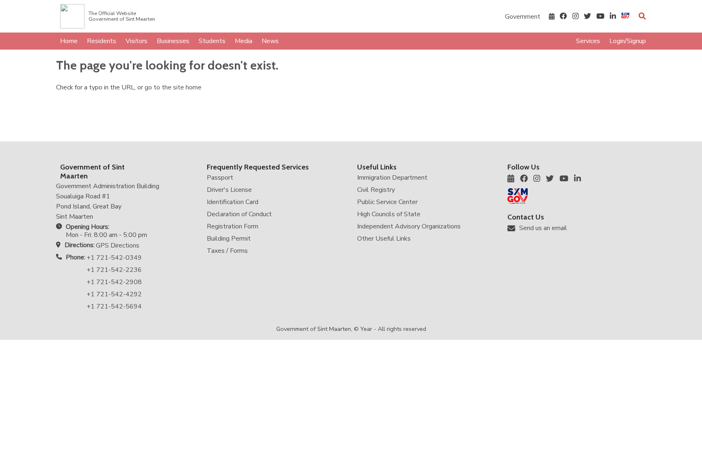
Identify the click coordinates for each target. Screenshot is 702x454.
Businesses (173, 41)
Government (522, 16)
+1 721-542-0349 (114, 257)
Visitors (136, 41)
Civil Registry (376, 189)
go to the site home (173, 87)
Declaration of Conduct (239, 214)
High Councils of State (388, 214)
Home (69, 41)
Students (212, 41)
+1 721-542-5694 (114, 306)
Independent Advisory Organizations (409, 226)
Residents (101, 41)
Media (243, 41)
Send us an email (543, 228)
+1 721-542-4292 (114, 294)
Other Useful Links (384, 238)
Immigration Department (392, 177)
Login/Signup (627, 41)
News (270, 41)
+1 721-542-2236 (114, 269)
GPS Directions (117, 245)
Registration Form (232, 226)
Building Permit (229, 238)
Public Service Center (387, 202)
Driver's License (229, 189)
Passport (220, 177)
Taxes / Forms (227, 250)
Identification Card (232, 202)
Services (588, 41)
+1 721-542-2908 (114, 282)
